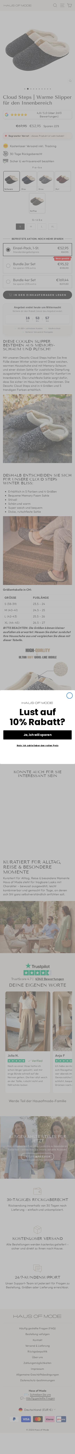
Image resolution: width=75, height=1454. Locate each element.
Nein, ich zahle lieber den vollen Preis (37, 745)
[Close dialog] (69, 695)
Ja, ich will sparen (38, 735)
